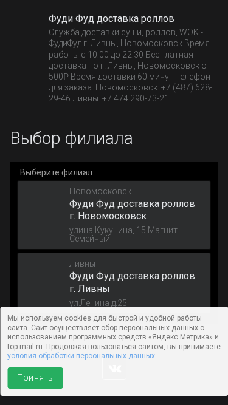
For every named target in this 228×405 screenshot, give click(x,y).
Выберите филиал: (57, 172)
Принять (35, 377)
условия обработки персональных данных (81, 356)
